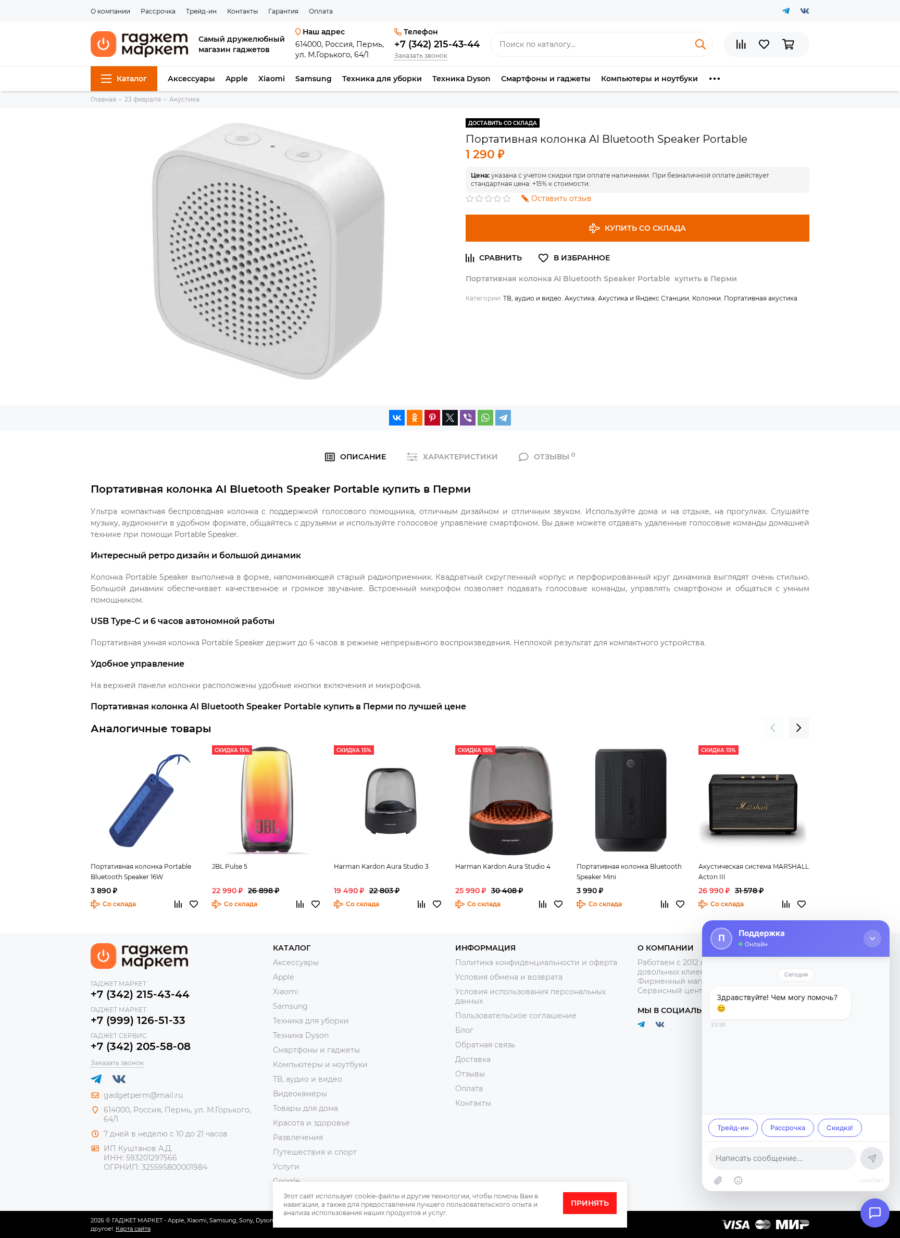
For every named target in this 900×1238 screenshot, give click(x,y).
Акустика (580, 298)
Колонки (706, 298)
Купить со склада (645, 228)
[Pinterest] (432, 418)
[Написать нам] (875, 1213)
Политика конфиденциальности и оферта (536, 962)
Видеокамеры (300, 1093)
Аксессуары (191, 78)
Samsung (313, 78)
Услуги (286, 1166)
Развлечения (298, 1137)
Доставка (473, 1059)
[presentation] (772, 727)
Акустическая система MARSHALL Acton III (753, 871)
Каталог (132, 78)
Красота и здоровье (311, 1123)
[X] (450, 418)
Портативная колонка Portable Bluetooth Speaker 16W (141, 871)
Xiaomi (271, 78)
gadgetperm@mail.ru (143, 1095)
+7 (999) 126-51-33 (138, 1020)
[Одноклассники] (414, 418)
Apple (237, 78)
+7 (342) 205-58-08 (141, 1046)
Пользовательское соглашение (516, 1015)
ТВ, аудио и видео (532, 298)
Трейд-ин (201, 11)
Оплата (321, 11)
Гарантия (283, 11)
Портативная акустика (760, 298)
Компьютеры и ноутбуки (649, 78)
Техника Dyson (461, 78)
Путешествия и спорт (315, 1152)
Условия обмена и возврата (508, 977)
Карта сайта (133, 1228)
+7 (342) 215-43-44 (437, 44)
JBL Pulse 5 (229, 866)
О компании (110, 11)
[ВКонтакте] (397, 418)
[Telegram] (503, 418)
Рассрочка (158, 11)
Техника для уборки (382, 78)
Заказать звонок (420, 55)
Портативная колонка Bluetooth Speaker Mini (629, 871)
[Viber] (468, 418)
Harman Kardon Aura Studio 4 (503, 866)
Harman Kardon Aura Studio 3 (381, 866)
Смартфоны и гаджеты (546, 78)
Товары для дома (305, 1108)
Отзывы (470, 1074)
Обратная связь (485, 1044)
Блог (464, 1030)
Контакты (242, 11)
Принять (590, 1203)
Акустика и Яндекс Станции (643, 298)
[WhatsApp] (485, 418)
